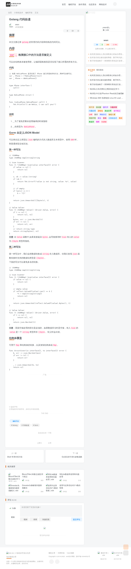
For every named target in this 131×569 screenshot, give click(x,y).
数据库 (91, 121)
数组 (120, 118)
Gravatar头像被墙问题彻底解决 (32, 486)
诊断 (90, 114)
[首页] (125, 547)
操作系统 (82, 4)
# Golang (14, 425)
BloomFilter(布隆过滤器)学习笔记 (32, 475)
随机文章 (52, 553)
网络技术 (103, 4)
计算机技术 (18, 12)
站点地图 (70, 553)
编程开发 (72, 4)
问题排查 (113, 107)
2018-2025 (61, 556)
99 (97, 44)
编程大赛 (112, 114)
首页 (64, 4)
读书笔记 (117, 110)
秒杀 (104, 118)
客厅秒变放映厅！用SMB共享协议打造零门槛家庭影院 (107, 60)
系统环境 (92, 118)
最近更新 (91, 69)
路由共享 (108, 110)
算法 (99, 118)
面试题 (98, 107)
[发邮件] (57, 561)
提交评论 (76, 519)
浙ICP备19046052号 (83, 556)
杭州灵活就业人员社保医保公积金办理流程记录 (107, 54)
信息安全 (92, 4)
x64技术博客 (70, 556)
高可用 (91, 107)
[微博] (51, 561)
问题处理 (92, 110)
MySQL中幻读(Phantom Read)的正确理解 (107, 93)
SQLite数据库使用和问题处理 (69, 475)
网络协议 (103, 114)
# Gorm (35, 425)
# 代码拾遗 (25, 425)
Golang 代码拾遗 (20, 19)
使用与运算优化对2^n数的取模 (69, 486)
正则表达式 (113, 118)
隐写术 (105, 107)
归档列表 (61, 553)
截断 (97, 121)
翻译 (96, 114)
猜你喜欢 (99, 69)
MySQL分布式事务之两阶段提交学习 (104, 89)
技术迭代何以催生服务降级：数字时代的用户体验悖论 (107, 57)
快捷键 (103, 121)
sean (17, 24)
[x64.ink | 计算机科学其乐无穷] (18, 553)
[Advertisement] (44, 390)
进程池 (100, 110)
